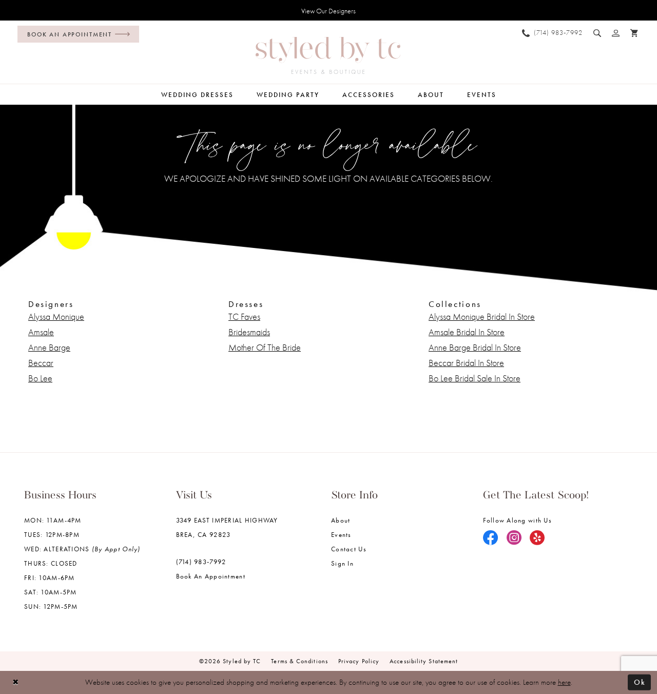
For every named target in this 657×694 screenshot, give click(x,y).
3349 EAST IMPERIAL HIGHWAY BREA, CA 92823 (227, 527)
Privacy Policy (358, 661)
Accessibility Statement (424, 661)
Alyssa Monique (56, 316)
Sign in (342, 563)
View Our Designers (328, 10)
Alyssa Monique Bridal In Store (482, 316)
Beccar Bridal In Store (466, 363)
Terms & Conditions (299, 661)
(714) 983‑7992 (201, 561)
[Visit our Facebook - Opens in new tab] (490, 538)
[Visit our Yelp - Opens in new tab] (537, 538)
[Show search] (597, 33)
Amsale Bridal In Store (467, 332)
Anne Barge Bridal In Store (475, 347)
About (340, 520)
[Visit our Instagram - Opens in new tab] (514, 538)
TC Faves (244, 316)
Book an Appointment (210, 576)
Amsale (41, 332)
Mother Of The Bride (264, 347)
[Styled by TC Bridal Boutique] (328, 55)
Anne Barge (49, 347)
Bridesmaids (249, 332)
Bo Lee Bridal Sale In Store (474, 378)
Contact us (348, 549)
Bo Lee (40, 378)
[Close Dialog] (15, 682)
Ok (640, 682)
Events (341, 534)
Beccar (40, 363)
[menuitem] (75, 34)
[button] (616, 33)
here (564, 682)
